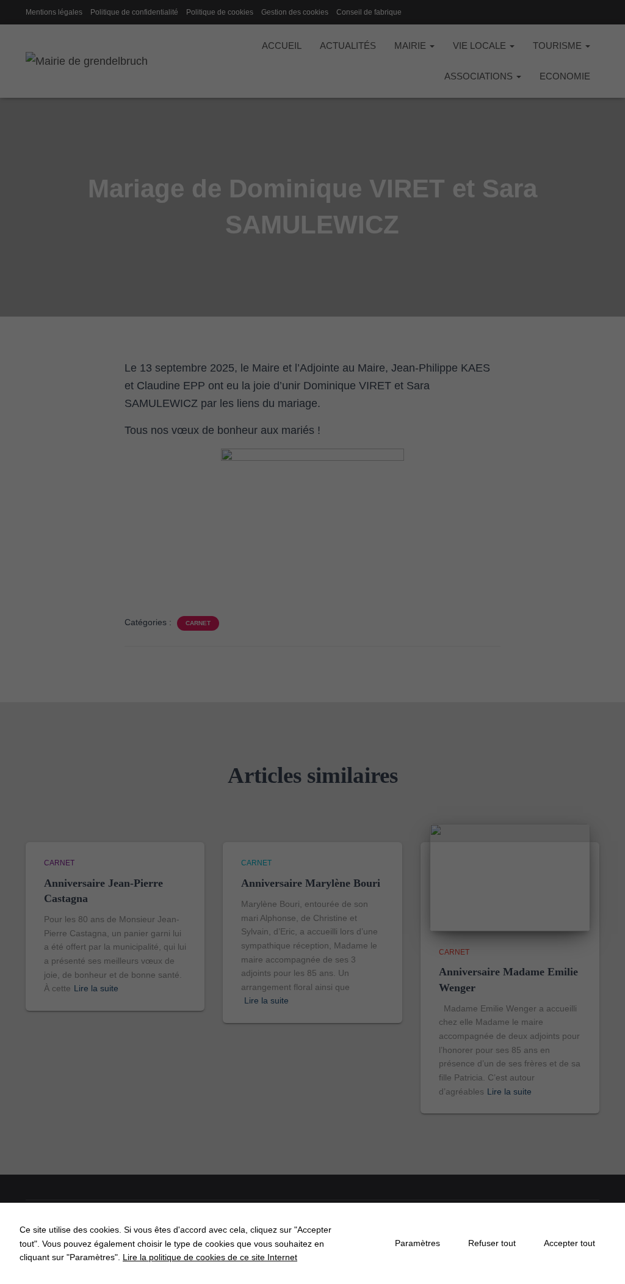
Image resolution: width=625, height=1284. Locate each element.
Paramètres (417, 1243)
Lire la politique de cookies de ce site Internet (210, 1257)
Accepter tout (569, 1243)
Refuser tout (492, 1243)
